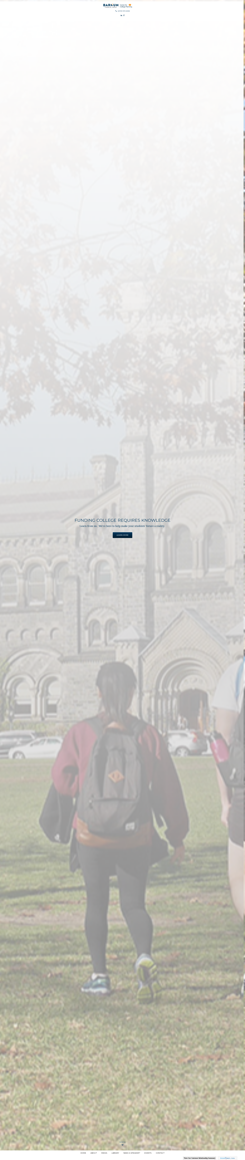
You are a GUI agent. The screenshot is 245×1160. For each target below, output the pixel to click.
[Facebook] (123, 15)
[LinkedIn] (121, 15)
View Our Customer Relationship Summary (199, 1158)
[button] (83, 1153)
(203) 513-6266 (123, 11)
